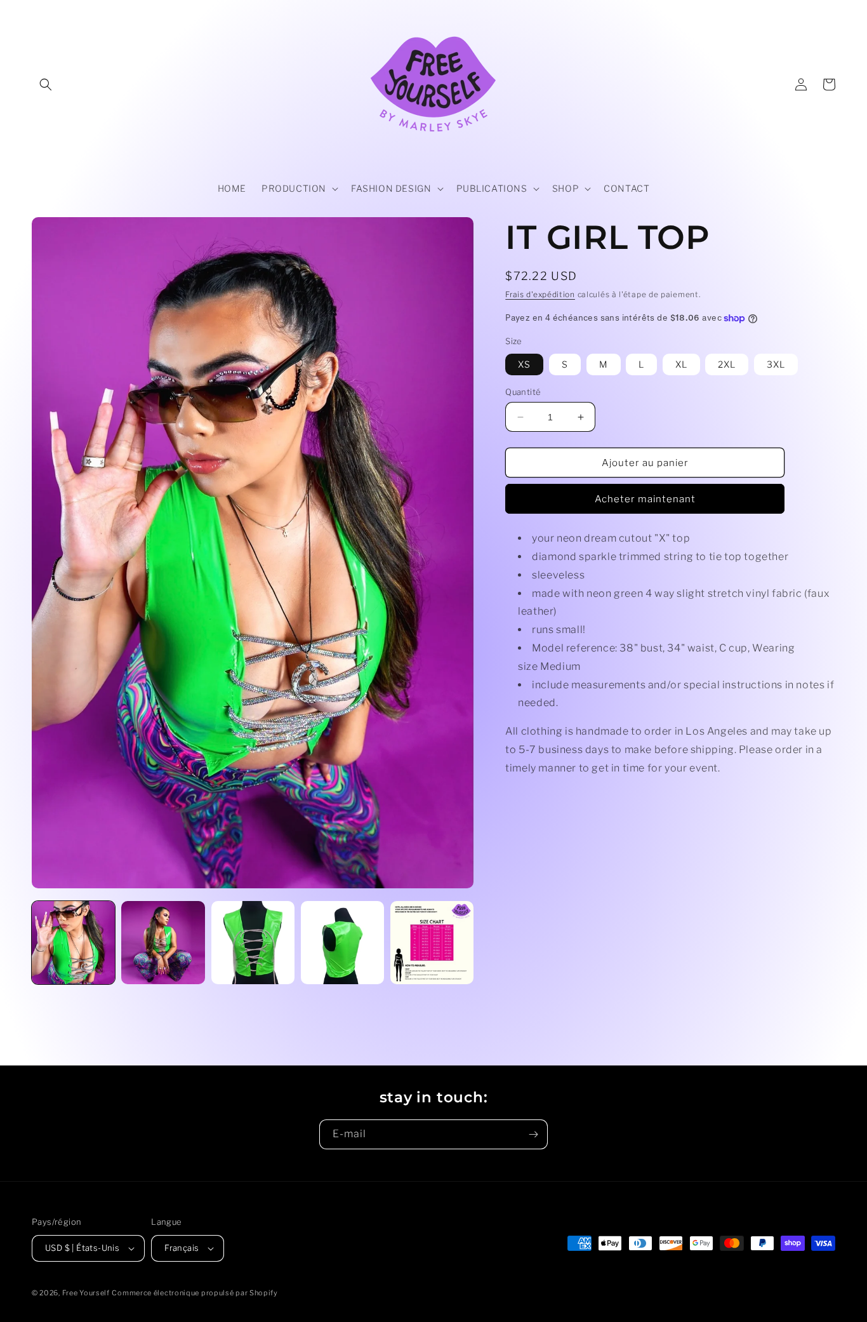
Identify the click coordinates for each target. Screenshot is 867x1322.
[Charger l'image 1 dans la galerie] (73, 942)
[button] (46, 84)
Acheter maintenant (645, 499)
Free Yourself (86, 1292)
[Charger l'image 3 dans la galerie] (253, 942)
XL (681, 364)
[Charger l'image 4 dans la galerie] (342, 942)
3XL (776, 364)
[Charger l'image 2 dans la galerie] (162, 942)
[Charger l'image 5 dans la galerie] (431, 942)
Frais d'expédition (540, 294)
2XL (727, 364)
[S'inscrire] (533, 1134)
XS (524, 364)
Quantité (523, 392)
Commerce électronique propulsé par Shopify (194, 1292)
